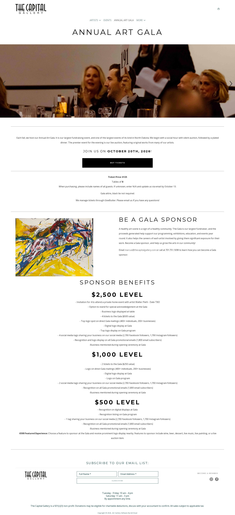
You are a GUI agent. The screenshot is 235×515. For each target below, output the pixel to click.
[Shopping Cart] (218, 9)
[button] (95, 20)
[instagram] (211, 479)
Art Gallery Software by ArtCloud (124, 513)
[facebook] (217, 479)
